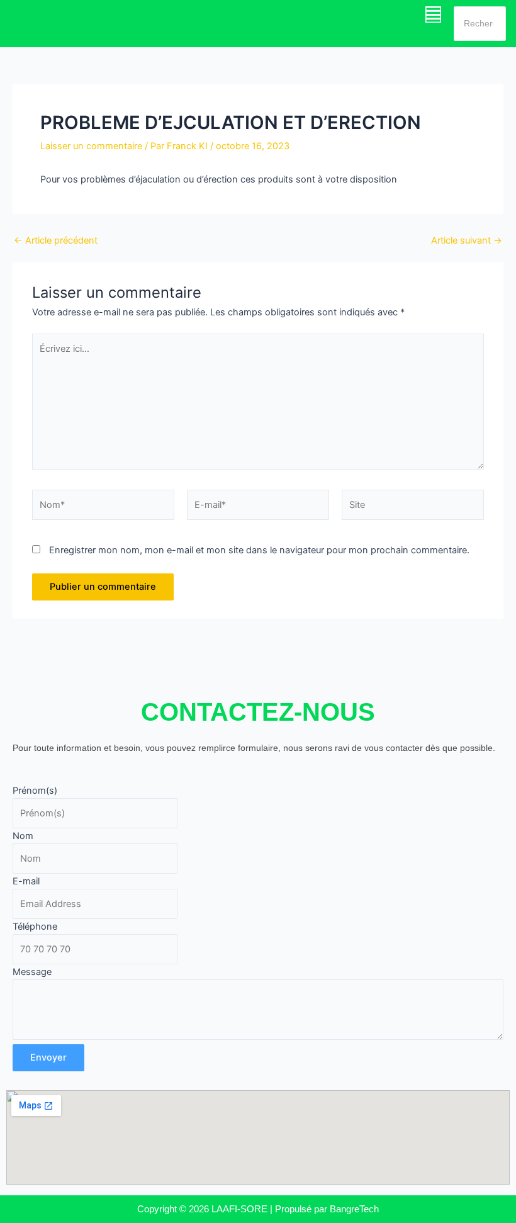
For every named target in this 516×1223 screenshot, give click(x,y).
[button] (433, 14)
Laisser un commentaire (91, 146)
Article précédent (56, 240)
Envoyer (48, 1057)
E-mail (26, 881)
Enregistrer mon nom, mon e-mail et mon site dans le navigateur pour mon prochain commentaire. (259, 550)
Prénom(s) (35, 790)
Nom (23, 836)
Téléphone (35, 926)
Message (32, 972)
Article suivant (466, 240)
